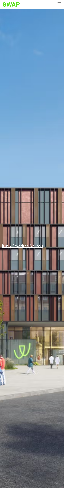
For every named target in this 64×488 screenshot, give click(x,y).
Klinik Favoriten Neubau (22, 246)
